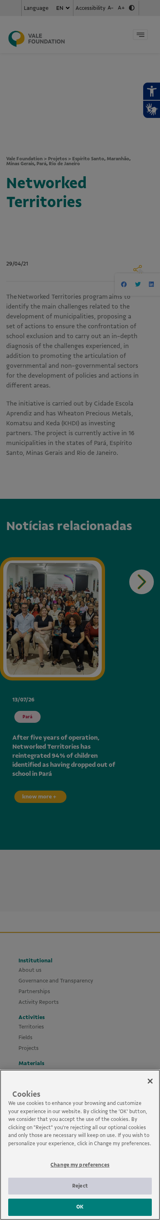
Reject (80, 1186)
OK (80, 1207)
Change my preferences (80, 1165)
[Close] (150, 1081)
